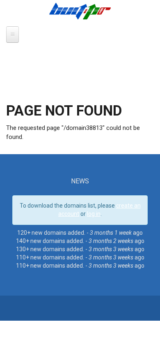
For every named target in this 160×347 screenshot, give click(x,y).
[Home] (80, 11)
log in (94, 214)
